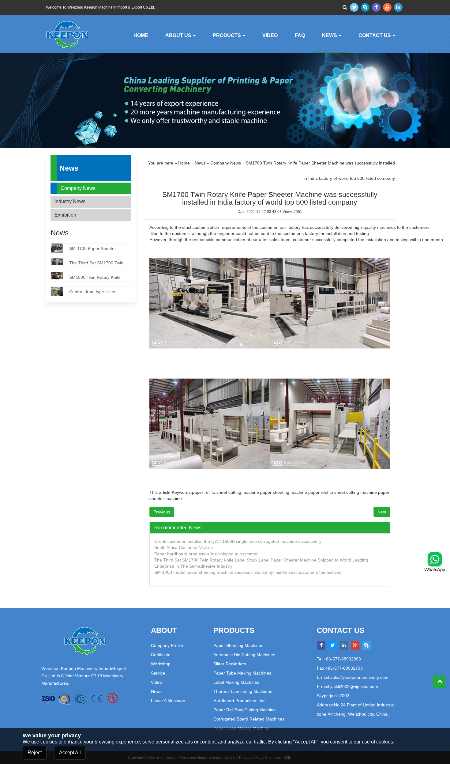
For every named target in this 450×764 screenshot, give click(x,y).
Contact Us (375, 35)
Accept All (70, 752)
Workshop (161, 663)
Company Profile (167, 645)
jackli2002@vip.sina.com (354, 686)
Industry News (69, 201)
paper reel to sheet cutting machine (343, 492)
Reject (35, 752)
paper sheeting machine (283, 492)
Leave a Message (168, 700)
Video (270, 35)
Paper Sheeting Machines (238, 645)
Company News (78, 188)
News (330, 35)
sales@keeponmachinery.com (359, 677)
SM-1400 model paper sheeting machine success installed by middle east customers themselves (247, 572)
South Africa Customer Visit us (183, 547)
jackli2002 (339, 695)
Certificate (161, 654)
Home (140, 35)
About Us (179, 35)
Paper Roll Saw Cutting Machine (244, 709)
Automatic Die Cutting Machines (244, 654)
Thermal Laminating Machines (242, 691)
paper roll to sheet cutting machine (225, 492)
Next (381, 511)
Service (158, 673)
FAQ (300, 35)
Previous (161, 511)
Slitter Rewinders (229, 663)
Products (227, 35)
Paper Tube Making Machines (242, 673)
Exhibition (65, 214)
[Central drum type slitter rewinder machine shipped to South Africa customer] (60, 292)
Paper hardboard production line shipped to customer (206, 553)
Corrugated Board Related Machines (248, 719)
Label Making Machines (236, 682)
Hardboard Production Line (239, 700)
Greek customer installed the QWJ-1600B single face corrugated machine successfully (237, 541)
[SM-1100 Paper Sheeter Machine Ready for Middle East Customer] (60, 249)
